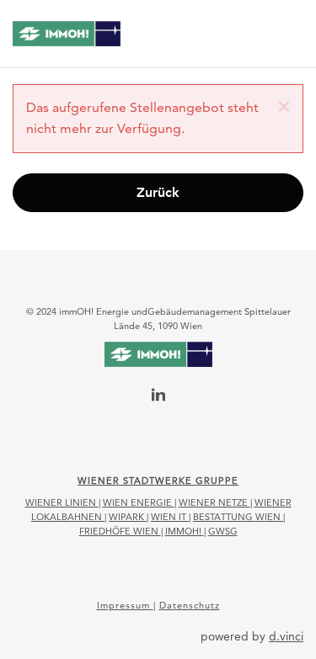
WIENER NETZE (214, 502)
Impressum (125, 605)
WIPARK (128, 517)
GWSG (223, 531)
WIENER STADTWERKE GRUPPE (158, 480)
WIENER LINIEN (62, 502)
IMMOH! (184, 531)
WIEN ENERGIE (138, 502)
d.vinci (286, 636)
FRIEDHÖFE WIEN (120, 531)
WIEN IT (170, 517)
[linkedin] (158, 397)
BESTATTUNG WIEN (238, 517)
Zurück (158, 192)
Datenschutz (189, 605)
